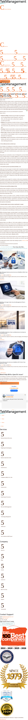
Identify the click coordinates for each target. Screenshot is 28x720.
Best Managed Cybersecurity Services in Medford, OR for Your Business (13, 272)
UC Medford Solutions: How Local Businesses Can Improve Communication (13, 332)
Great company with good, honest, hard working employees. (13, 400)
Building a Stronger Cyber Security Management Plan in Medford (12, 302)
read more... (2, 279)
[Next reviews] (27, 401)
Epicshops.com (3, 719)
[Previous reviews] (1, 401)
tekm (2, 275)
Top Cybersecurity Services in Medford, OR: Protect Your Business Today (12, 362)
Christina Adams (10, 395)
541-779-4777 (5, 618)
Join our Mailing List (7, 624)
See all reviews (14, 390)
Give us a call (24, 240)
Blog (10, 275)
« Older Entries (3, 372)
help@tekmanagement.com (7, 616)
